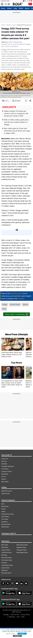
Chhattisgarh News (7, 565)
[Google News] (6, 100)
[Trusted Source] (16, 100)
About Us (4, 461)
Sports (27, 8)
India (15, 8)
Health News (5, 527)
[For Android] (8, 604)
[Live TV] (30, 4)
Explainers (4, 521)
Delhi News (4, 547)
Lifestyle (8, 25)
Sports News (5, 516)
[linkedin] (21, 583)
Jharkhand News (6, 552)
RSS (23, 617)
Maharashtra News (22, 545)
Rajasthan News (21, 547)
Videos (9, 8)
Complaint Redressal (7, 466)
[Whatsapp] (26, 101)
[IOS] (23, 1)
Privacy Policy (25, 614)
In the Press (4, 469)
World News (5, 506)
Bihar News (4, 545)
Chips (4, 309)
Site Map (6, 614)
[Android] (25, 1)
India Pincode (5, 493)
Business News (5, 524)
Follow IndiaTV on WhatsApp (15, 314)
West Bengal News (22, 552)
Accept (22, 633)
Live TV (3, 476)
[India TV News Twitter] (29, 1)
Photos (3, 509)
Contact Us (4, 458)
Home (3, 8)
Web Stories (5, 481)
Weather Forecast (6, 491)
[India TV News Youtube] (31, 1)
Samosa (25, 304)
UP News (4, 562)
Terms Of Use (15, 614)
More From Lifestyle (16, 334)
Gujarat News (5, 568)
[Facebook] (3, 583)
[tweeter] (8, 583)
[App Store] (24, 593)
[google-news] (26, 583)
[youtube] (17, 583)
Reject (17, 636)
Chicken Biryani (15, 304)
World (21, 8)
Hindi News (4, 474)
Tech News (4, 519)
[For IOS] (24, 604)
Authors (3, 479)
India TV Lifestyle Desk (15, 42)
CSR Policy (12, 617)
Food (13, 25)
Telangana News (21, 550)
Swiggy (4, 304)
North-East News (6, 557)
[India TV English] (18, 4)
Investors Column (6, 471)
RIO (18, 617)
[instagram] (12, 583)
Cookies (3, 630)
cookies (12, 633)
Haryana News (5, 550)
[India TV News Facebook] (28, 1)
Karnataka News (6, 573)
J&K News (4, 570)
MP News (4, 555)
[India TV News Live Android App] (8, 593)
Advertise (4, 464)
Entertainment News (7, 514)
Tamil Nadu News (6, 560)
